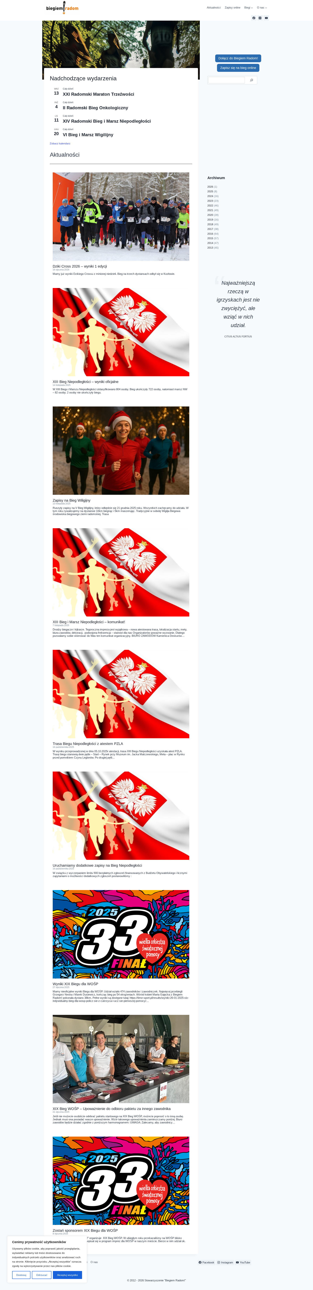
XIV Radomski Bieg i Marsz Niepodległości (107, 121)
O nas (94, 1262)
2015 (210, 238)
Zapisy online (232, 7)
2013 (210, 247)
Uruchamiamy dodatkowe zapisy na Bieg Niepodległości (97, 865)
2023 (210, 200)
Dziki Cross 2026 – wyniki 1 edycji (80, 266)
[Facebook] (253, 18)
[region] (47, 1259)
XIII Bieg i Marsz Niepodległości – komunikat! (89, 622)
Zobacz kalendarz (60, 143)
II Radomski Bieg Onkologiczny (95, 107)
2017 (210, 229)
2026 (210, 186)
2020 (210, 214)
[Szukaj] (251, 80)
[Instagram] (260, 18)
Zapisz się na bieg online (238, 68)
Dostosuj (21, 1275)
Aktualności (214, 7)
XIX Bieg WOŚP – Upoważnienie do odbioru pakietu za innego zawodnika (112, 1109)
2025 (210, 191)
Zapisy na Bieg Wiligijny (71, 500)
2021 (210, 210)
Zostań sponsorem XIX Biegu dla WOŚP (85, 1230)
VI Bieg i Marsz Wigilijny (88, 134)
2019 (210, 219)
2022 (210, 205)
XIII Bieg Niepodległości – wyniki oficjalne (85, 382)
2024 (210, 196)
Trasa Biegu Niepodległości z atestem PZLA (88, 744)
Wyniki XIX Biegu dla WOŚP (75, 984)
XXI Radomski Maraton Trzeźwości (98, 94)
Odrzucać (41, 1275)
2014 (210, 243)
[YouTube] (266, 18)
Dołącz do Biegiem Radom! (238, 58)
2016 (210, 233)
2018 (210, 224)
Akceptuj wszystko (67, 1275)
